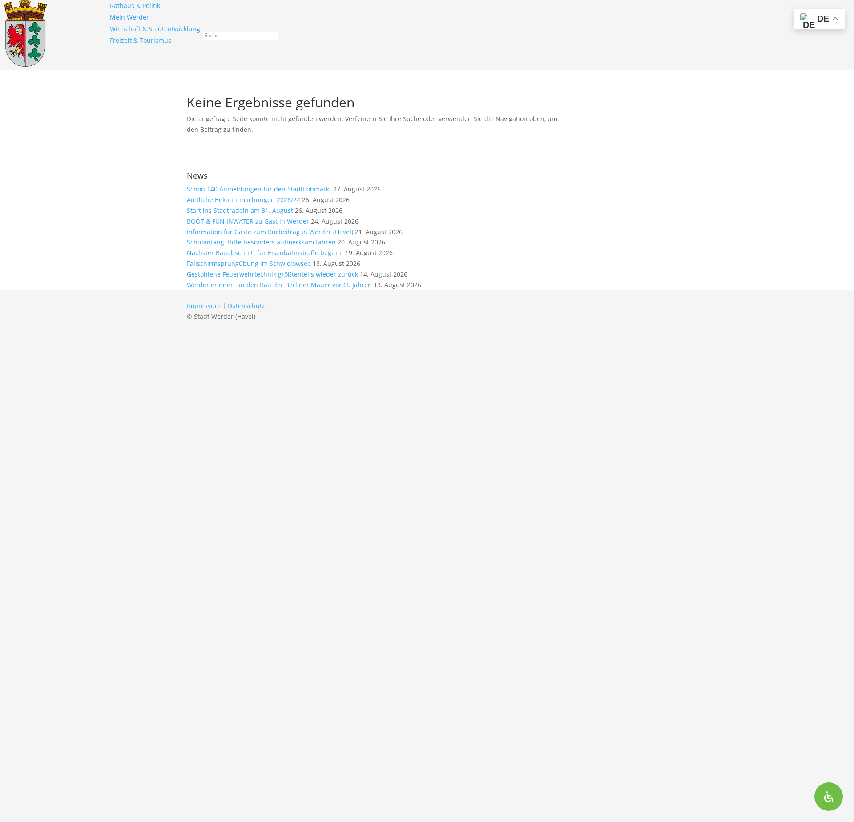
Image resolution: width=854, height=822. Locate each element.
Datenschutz (246, 305)
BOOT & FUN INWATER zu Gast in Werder (248, 221)
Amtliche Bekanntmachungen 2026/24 (243, 199)
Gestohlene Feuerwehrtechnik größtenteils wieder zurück (272, 274)
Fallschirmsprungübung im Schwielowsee (249, 263)
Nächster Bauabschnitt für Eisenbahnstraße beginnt (265, 252)
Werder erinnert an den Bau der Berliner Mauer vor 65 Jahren (279, 285)
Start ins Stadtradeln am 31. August (240, 210)
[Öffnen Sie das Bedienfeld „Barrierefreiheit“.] (828, 796)
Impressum (204, 305)
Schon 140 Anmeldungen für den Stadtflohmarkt (259, 189)
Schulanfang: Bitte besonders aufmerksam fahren (261, 242)
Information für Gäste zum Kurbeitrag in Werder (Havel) (270, 232)
